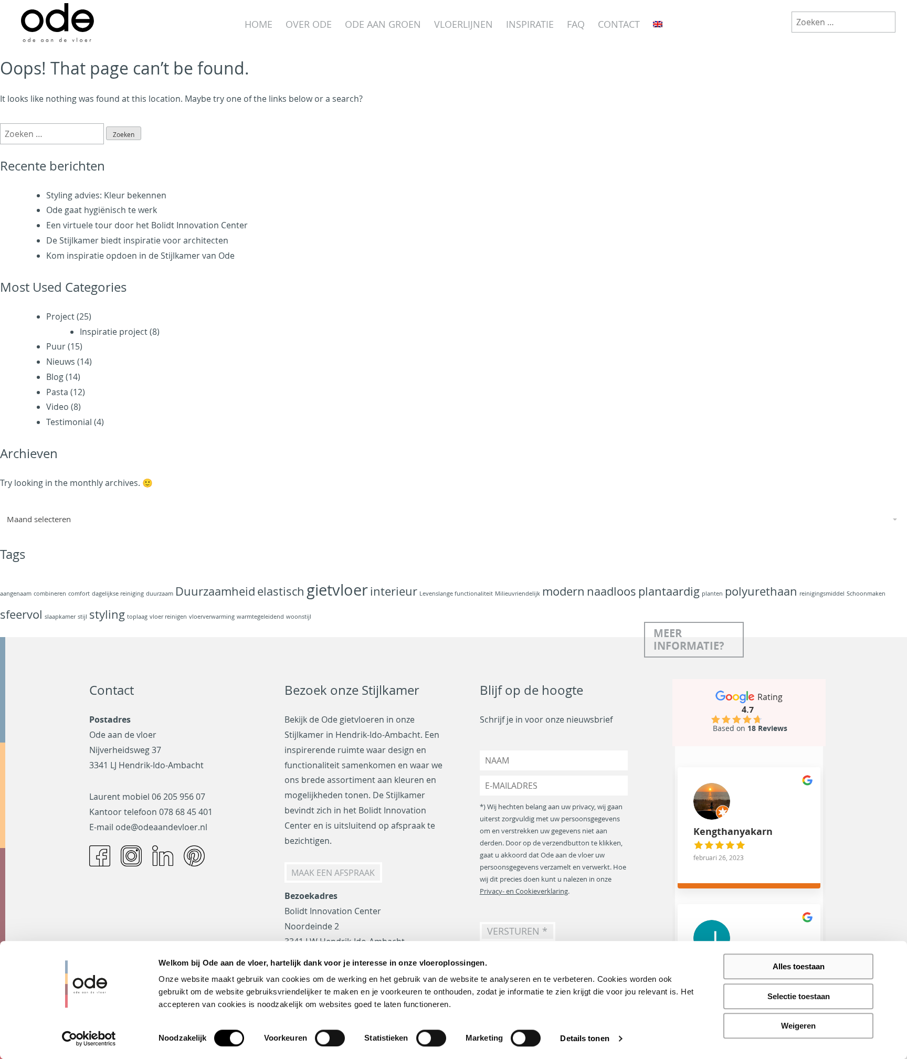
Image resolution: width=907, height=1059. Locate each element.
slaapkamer (60, 616)
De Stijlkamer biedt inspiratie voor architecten (137, 240)
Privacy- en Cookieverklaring (524, 891)
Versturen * (517, 931)
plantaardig (669, 591)
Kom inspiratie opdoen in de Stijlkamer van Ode (140, 255)
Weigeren (798, 1025)
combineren (50, 593)
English (657, 24)
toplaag (137, 616)
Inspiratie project (113, 331)
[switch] (330, 1038)
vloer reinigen (168, 616)
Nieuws (60, 361)
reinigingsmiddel (822, 593)
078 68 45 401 (186, 812)
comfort (79, 593)
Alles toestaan (799, 966)
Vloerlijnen (463, 24)
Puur (56, 346)
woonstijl (298, 616)
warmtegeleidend (260, 616)
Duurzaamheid (215, 591)
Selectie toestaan (798, 996)
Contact (619, 24)
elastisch (280, 591)
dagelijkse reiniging (118, 593)
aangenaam (15, 593)
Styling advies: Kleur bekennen (106, 195)
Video (57, 406)
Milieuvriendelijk (517, 593)
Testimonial (69, 422)
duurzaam (159, 593)
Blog (55, 377)
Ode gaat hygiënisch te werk (101, 210)
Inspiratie (530, 24)
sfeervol (21, 614)
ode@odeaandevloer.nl (161, 827)
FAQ (576, 24)
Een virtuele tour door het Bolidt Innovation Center (147, 225)
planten (712, 593)
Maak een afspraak (333, 872)
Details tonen (584, 1038)
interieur (393, 591)
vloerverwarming (212, 616)
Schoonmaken (866, 593)
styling (107, 614)
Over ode (309, 24)
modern (563, 591)
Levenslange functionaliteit (456, 593)
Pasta (57, 392)
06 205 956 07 (178, 796)
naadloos (611, 591)
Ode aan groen (383, 24)
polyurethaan (761, 591)
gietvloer (337, 589)
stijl (82, 616)
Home (258, 24)
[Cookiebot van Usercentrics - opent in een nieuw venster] (89, 1038)
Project (60, 316)
